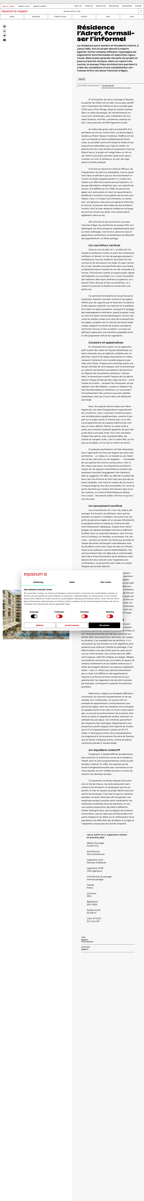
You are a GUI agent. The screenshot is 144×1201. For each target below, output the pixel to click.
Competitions (60, 17)
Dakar (83, 949)
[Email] (4, 35)
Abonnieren (127, 6)
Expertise (89, 6)
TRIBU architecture (87, 941)
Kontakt (138, 6)
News (12, 17)
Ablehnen (39, 625)
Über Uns (78, 6)
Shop (132, 17)
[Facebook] (4, 26)
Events (84, 17)
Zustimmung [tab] (38, 582)
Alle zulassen (104, 625)
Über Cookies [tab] (105, 582)
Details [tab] (72, 582)
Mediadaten (114, 6)
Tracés (82, 79)
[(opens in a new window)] (4, 40)
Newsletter (101, 6)
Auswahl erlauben (72, 625)
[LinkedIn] (4, 31)
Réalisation (84, 940)
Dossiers (36, 17)
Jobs (108, 17)
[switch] (59, 616)
